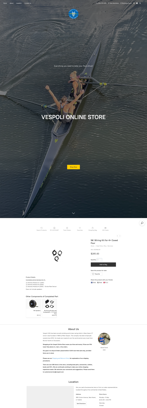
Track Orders (67, 230)
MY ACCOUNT (54, 230)
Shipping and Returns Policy (61, 358)
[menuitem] (117, 236)
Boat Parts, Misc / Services (104, 246)
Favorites (80, 230)
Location (19, 3)
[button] (96, 274)
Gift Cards (105, 230)
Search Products (42, 230)
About (11, 3)
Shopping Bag (92, 230)
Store (5, 3)
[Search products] (142, 223)
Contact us (27, 3)
